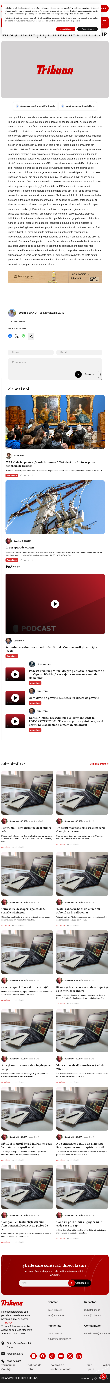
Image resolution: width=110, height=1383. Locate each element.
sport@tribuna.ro (93, 1315)
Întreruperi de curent (20, 547)
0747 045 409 (55, 1310)
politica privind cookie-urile (78, 14)
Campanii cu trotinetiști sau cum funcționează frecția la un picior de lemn (24, 1226)
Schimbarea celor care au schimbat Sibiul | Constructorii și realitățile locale (51, 649)
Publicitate (54, 1325)
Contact (101, 8)
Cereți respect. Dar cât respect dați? (24, 987)
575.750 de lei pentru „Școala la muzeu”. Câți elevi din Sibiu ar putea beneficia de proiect (50, 464)
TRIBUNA (6, 1322)
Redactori (90, 1302)
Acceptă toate (65, 29)
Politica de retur (34, 1367)
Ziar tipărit (90, 1367)
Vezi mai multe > (99, 763)
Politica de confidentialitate (60, 1367)
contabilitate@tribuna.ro (97, 1333)
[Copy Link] (31, 336)
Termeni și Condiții (8, 1367)
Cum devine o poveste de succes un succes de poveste (64, 697)
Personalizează (88, 29)
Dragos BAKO (28, 312)
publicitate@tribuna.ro (59, 1339)
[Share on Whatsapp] (23, 337)
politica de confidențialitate (85, 8)
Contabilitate (92, 1325)
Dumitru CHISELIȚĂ (18, 821)
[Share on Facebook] (10, 337)
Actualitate (12, 475)
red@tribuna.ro (92, 1310)
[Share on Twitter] (17, 337)
